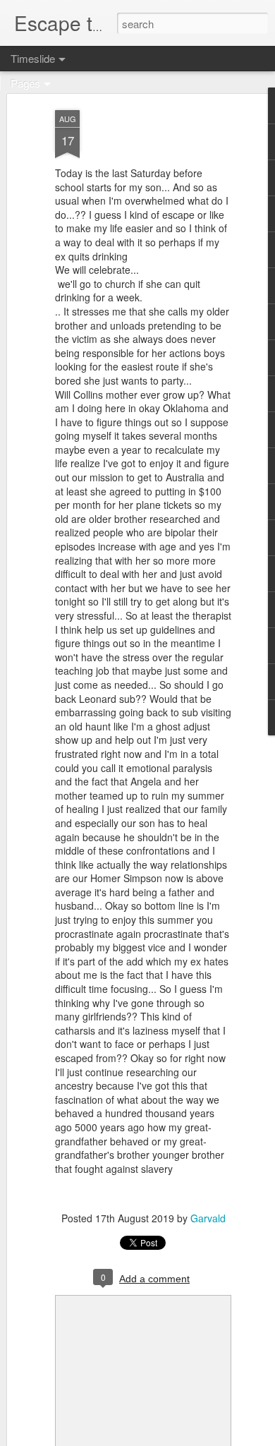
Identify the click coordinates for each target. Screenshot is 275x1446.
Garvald (208, 1218)
